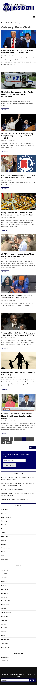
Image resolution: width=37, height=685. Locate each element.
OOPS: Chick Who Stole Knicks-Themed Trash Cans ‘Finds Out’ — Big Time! (17, 296)
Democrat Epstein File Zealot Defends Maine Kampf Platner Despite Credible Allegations (16, 416)
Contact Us (4, 660)
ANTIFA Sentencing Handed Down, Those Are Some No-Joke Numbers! (17, 255)
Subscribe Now (10, 465)
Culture (3, 513)
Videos (3, 556)
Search (32, 447)
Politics (3, 544)
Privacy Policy (5, 657)
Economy (4, 521)
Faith (2, 529)
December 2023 (5, 601)
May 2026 (4, 581)
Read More (5, 68)
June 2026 (4, 578)
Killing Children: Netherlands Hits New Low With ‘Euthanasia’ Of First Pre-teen (17, 213)
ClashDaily (3, 55)
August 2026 (4, 570)
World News (4, 559)
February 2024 (5, 593)
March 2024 (4, 589)
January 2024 (5, 597)
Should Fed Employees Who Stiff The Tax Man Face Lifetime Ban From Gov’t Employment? (17, 94)
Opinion (3, 540)
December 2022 (5, 647)
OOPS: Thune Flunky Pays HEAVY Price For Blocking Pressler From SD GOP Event (18, 176)
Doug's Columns (6, 517)
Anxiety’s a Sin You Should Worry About (12, 489)
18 (3, 442)
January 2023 (5, 643)
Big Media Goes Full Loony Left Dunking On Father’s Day (18, 373)
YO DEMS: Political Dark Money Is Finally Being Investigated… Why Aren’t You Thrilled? (17, 135)
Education (4, 525)
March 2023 (4, 635)
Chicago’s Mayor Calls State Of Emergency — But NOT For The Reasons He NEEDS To (18, 334)
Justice (3, 532)
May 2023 (4, 628)
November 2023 (5, 605)
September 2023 (6, 612)
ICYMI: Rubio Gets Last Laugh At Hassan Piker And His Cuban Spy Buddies (17, 51)
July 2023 (4, 620)
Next (8, 442)
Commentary (5, 509)
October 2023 (5, 608)
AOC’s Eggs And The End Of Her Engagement (14, 499)
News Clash (4, 536)
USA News (4, 552)
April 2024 (4, 585)
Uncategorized (5, 548)
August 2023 (4, 616)
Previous (5, 439)
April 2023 (4, 632)
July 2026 (4, 574)
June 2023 (4, 624)
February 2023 (5, 639)
